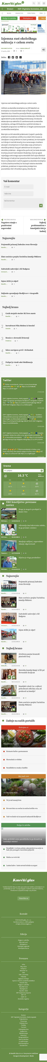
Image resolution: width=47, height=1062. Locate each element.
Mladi (9, 13)
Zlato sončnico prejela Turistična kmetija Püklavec (21, 257)
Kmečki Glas (24, 983)
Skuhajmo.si (23, 944)
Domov (10, 9)
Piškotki (23, 977)
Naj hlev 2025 (23, 991)
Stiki (23, 973)
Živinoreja (23, 1021)
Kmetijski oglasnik (23, 946)
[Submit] (41, 205)
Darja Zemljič (25, 48)
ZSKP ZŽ (23, 997)
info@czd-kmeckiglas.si (23, 924)
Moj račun (23, 967)
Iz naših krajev (23, 1041)
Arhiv (23, 964)
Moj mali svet (23, 942)
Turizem (23, 1027)
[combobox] (23, 470)
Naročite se (23, 898)
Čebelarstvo (23, 1023)
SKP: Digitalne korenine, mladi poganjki (23, 1017)
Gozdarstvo (23, 1045)
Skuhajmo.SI (23, 989)
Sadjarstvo (23, 1031)
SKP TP (23, 995)
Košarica (23, 969)
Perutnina (31, 13)
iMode (32, 1056)
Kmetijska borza (23, 948)
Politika (23, 1025)
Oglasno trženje (23, 979)
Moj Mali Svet (23, 987)
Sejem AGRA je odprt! (9, 281)
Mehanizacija (23, 1033)
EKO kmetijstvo (6, 48)
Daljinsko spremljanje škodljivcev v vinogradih (19, 293)
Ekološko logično (23, 999)
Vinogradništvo (23, 1037)
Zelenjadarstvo (24, 1029)
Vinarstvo (19, 13)
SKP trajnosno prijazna (23, 993)
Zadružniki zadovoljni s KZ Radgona (15, 269)
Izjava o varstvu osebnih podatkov (23, 981)
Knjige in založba (23, 940)
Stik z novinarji (23, 975)
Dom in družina (23, 1039)
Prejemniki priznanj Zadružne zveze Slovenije (19, 244)
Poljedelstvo (23, 1019)
